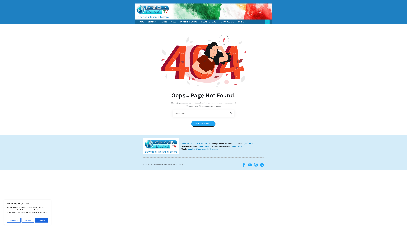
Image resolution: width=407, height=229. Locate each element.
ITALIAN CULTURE (227, 22)
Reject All (27, 220)
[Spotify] (262, 165)
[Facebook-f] (244, 165)
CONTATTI (242, 22)
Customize (14, 220)
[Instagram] (256, 165)
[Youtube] (250, 165)
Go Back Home (202, 124)
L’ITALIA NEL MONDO (188, 22)
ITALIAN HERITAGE (208, 22)
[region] (27, 212)
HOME (141, 22)
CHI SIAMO (152, 22)
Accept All (41, 220)
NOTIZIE (164, 22)
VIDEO (173, 22)
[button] (267, 22)
